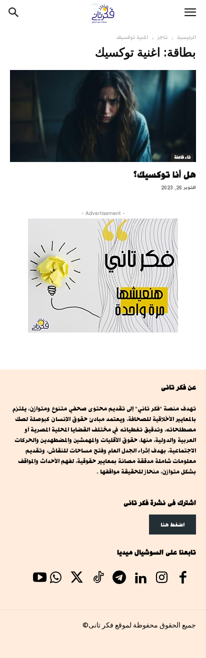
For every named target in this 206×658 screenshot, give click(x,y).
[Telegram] (119, 579)
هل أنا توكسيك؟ (165, 174)
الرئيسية (186, 37)
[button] (190, 13)
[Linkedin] (140, 579)
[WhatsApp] (56, 579)
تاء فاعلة (182, 157)
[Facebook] (183, 579)
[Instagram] (162, 579)
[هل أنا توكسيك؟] (103, 116)
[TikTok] (98, 579)
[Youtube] (40, 579)
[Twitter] (77, 579)
